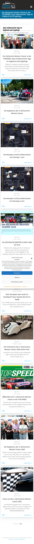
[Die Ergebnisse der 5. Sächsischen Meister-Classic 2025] (17, 427)
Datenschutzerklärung (17, 286)
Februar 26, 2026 (17, 291)
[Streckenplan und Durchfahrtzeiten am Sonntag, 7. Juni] (17, 135)
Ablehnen (17, 277)
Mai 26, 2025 (17, 444)
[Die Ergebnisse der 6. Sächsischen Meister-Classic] (17, 91)
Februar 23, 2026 (17, 344)
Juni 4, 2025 (17, 394)
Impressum (24, 286)
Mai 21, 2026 (17, 239)
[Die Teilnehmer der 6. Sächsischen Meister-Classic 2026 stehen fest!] (17, 327)
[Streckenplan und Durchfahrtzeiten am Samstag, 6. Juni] (17, 179)
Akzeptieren (17, 273)
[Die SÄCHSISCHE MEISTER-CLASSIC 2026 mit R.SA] (17, 223)
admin (18, 51)
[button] (31, 258)
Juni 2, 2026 (17, 151)
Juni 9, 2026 (17, 107)
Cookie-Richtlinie (7, 286)
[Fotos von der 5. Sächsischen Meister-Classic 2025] (17, 479)
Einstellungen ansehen (17, 282)
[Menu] (31, 6)
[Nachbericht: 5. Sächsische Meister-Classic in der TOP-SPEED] (17, 377)
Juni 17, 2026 (17, 53)
